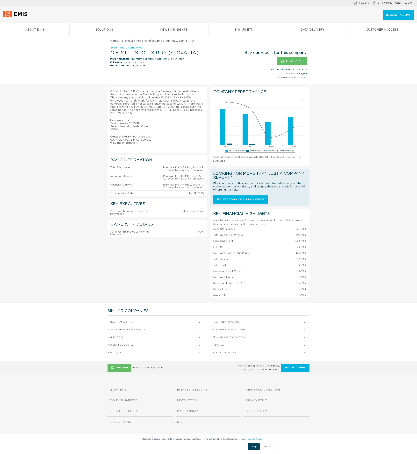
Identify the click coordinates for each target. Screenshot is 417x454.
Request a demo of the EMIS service (240, 199)
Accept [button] (254, 446)
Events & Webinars (192, 389)
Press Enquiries (189, 411)
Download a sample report (292, 77)
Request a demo (295, 368)
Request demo (120, 422)
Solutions (104, 29)
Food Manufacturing (149, 41)
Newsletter (186, 400)
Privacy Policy (256, 400)
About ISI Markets (123, 400)
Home (114, 41)
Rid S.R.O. (218, 345)
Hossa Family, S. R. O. (121, 322)
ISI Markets (243, 29)
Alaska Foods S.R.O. (121, 345)
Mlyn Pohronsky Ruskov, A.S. (127, 330)
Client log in (403, 3)
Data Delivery (312, 29)
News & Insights (173, 29)
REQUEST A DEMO (398, 15)
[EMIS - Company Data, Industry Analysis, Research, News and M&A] (16, 16)
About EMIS (34, 29)
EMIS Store (385, 3)
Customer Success (382, 29)
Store (181, 422)
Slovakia (127, 41)
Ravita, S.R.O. (116, 352)
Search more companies (126, 47)
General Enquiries (123, 411)
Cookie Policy (256, 411)
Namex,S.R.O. (115, 337)
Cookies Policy (254, 438)
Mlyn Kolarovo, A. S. (226, 322)
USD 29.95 (294, 61)
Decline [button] (267, 446)
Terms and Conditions (263, 389)
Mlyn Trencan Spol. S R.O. (229, 330)
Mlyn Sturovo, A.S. (225, 352)
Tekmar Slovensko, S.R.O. (229, 337)
